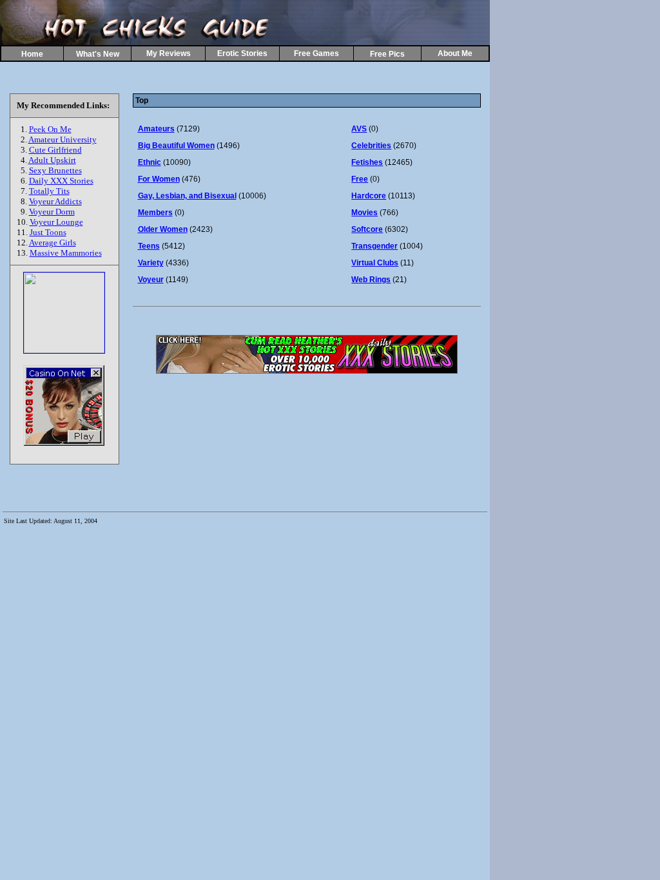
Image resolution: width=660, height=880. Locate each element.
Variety (151, 262)
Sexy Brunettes (55, 170)
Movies (364, 212)
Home (32, 54)
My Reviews (168, 53)
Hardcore (368, 195)
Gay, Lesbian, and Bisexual (187, 195)
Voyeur (151, 279)
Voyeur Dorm (52, 211)
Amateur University (62, 139)
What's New (97, 54)
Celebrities (371, 145)
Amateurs (156, 128)
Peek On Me (50, 129)
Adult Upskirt (52, 160)
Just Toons (48, 232)
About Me (455, 53)
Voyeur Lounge (56, 222)
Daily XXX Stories (61, 181)
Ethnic (149, 162)
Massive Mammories (66, 253)
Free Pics (387, 54)
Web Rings (371, 279)
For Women (159, 179)
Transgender (374, 246)
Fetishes (367, 162)
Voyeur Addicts (55, 201)
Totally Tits (49, 191)
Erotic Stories (242, 53)
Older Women (163, 229)
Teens (149, 246)
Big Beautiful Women (176, 145)
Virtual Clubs (374, 262)
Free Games (316, 53)
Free (359, 179)
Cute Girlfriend (55, 150)
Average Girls (52, 242)
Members (155, 212)
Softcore (367, 229)
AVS (359, 128)
